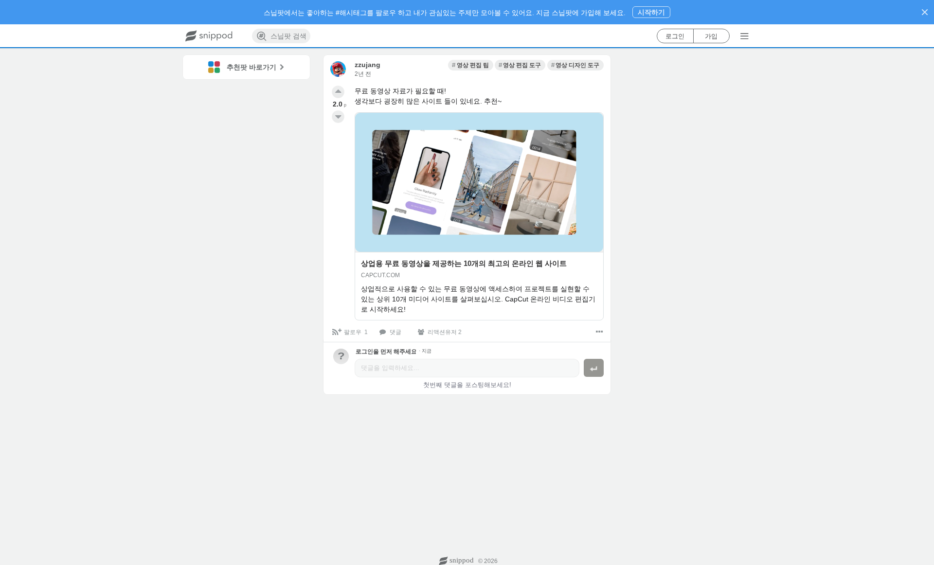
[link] (470, 65)
